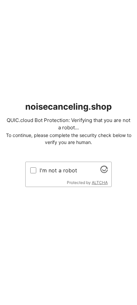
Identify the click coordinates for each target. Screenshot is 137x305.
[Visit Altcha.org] (104, 171)
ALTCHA (100, 182)
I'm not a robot (58, 170)
